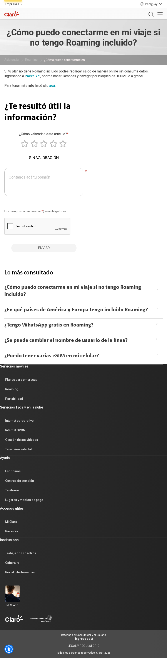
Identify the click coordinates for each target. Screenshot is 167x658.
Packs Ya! (32, 76)
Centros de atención (19, 480)
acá (52, 86)
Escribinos (13, 471)
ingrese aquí (84, 638)
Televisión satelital (18, 449)
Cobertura (12, 562)
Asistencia (11, 59)
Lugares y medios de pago (24, 500)
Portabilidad (14, 398)
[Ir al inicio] (14, 618)
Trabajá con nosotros (20, 553)
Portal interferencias (20, 572)
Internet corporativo (19, 420)
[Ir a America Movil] (41, 618)
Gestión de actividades (21, 439)
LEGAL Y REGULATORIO (84, 646)
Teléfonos (12, 490)
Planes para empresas (21, 379)
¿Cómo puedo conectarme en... (65, 60)
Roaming (31, 59)
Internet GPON (15, 430)
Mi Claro (11, 521)
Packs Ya (11, 531)
